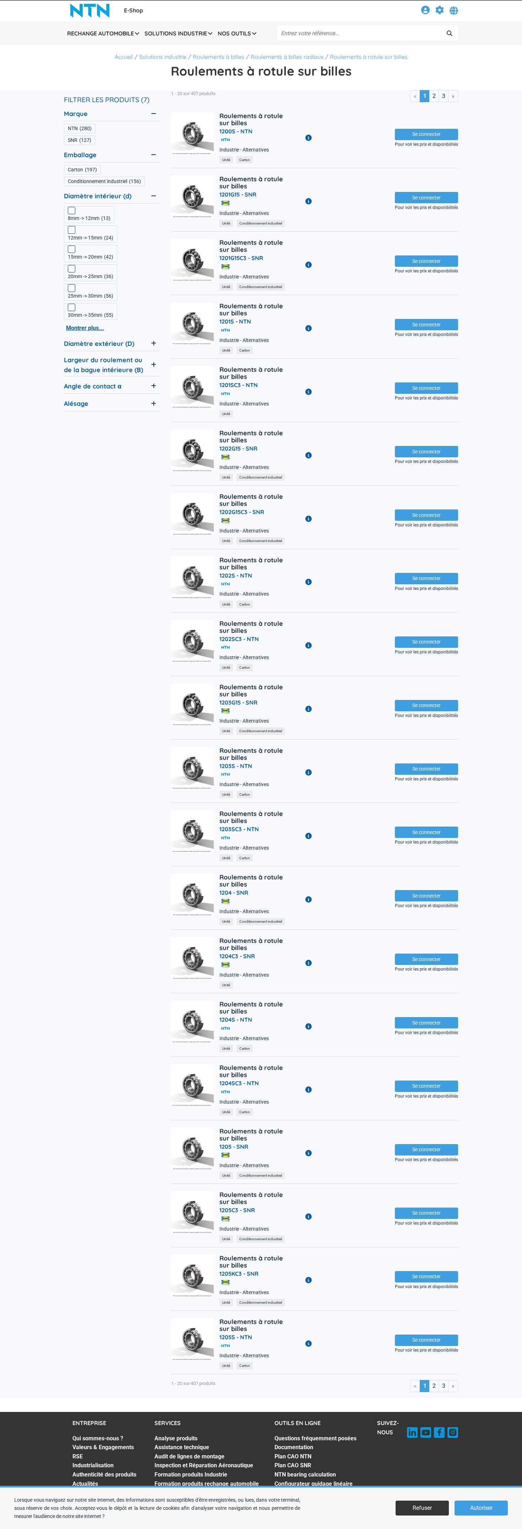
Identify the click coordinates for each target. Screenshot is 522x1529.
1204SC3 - (239, 1083)
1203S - (235, 765)
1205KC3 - (239, 1273)
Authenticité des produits (104, 1474)
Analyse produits (175, 1438)
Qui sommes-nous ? (97, 1438)
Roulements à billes (218, 56)
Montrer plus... (85, 328)
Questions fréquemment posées (315, 1438)
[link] (425, 11)
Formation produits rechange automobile (206, 1483)
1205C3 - (237, 1210)
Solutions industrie (162, 56)
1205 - (233, 1146)
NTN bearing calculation (305, 1474)
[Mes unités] (439, 11)
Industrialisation (93, 1465)
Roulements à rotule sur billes (369, 56)
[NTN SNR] (89, 11)
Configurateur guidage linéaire (313, 1483)
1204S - (235, 1019)
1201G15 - (237, 194)
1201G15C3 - (241, 257)
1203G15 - (238, 702)
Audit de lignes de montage (189, 1456)
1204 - (233, 892)
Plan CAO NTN (292, 1456)
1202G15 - (238, 448)
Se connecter (426, 134)
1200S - (235, 131)
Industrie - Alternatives (244, 150)
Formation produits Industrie (190, 1474)
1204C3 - (237, 956)
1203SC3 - (239, 829)
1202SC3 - (239, 638)
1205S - (235, 1337)
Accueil (124, 56)
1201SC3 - (238, 384)
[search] (449, 33)
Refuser (422, 1508)
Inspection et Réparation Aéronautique (203, 1465)
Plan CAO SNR (292, 1465)
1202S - (235, 575)
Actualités (85, 1483)
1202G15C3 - (241, 511)
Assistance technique (181, 1447)
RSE (77, 1456)
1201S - (235, 321)
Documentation (293, 1447)
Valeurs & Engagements (103, 1447)
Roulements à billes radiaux (287, 56)
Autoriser (481, 1508)
